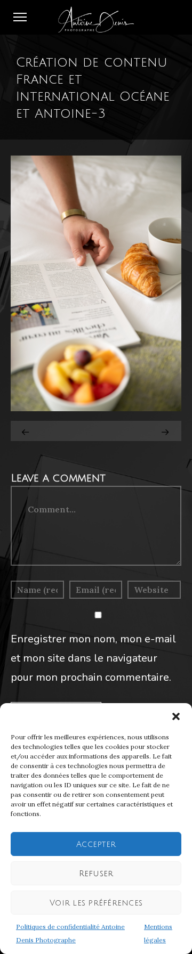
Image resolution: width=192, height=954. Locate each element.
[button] (176, 716)
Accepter (96, 844)
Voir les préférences (96, 903)
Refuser (96, 873)
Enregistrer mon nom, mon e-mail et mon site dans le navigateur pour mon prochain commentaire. (93, 658)
